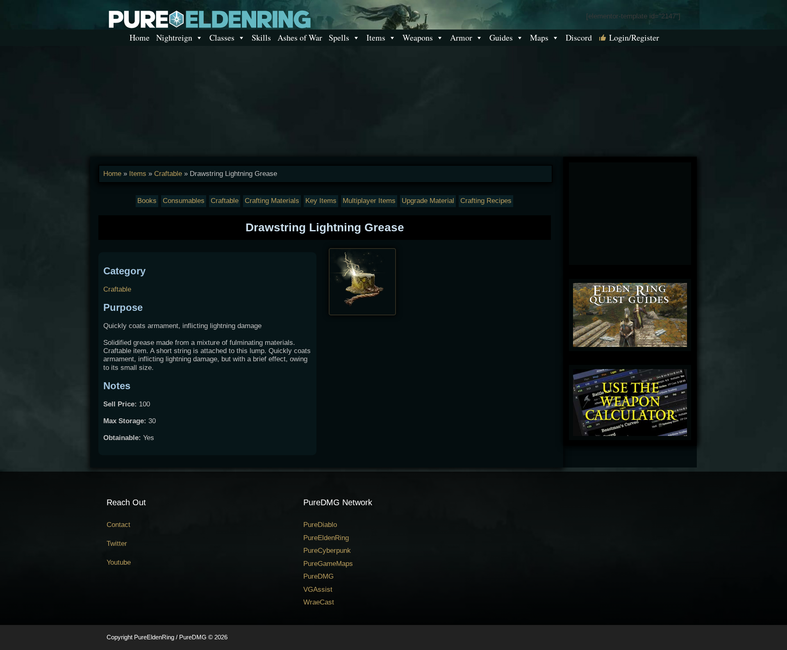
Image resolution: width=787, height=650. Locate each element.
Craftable (168, 174)
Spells (339, 37)
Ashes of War (299, 37)
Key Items (321, 201)
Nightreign (174, 37)
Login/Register (634, 37)
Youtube (119, 562)
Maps (539, 37)
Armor (461, 37)
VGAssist (317, 589)
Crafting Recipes (486, 201)
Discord (579, 37)
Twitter (117, 543)
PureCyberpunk (327, 550)
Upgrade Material (428, 201)
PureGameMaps (328, 564)
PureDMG (318, 576)
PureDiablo (320, 525)
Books (147, 201)
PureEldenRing (326, 538)
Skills (261, 37)
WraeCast (318, 602)
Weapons (418, 37)
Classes (221, 37)
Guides (501, 37)
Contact (118, 525)
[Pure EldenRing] (209, 19)
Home (140, 37)
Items (375, 37)
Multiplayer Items (369, 201)
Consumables (184, 201)
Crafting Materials (272, 201)
